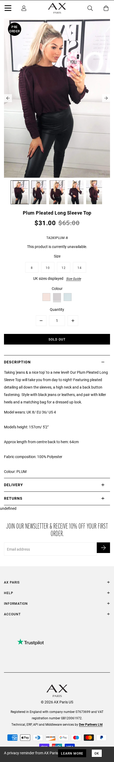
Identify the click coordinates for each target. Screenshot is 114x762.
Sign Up (103, 547)
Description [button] (17, 361)
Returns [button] (13, 498)
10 (48, 267)
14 (79, 267)
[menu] (8, 9)
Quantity (57, 309)
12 (64, 267)
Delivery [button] (13, 484)
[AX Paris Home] (57, 8)
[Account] (24, 8)
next (106, 98)
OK (96, 753)
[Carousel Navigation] (57, 98)
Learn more (72, 753)
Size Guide (73, 278)
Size (57, 256)
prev (8, 98)
